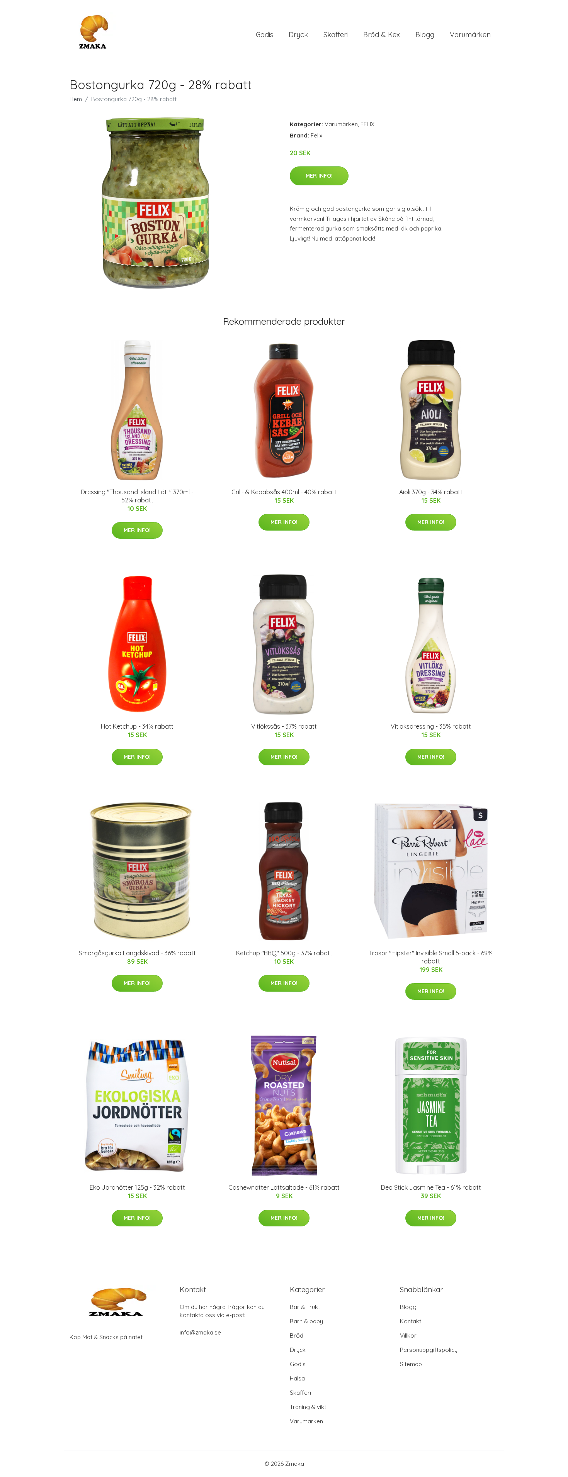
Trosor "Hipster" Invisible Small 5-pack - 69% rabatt (431, 957)
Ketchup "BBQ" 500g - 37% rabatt (284, 953)
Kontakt (410, 1321)
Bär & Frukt (305, 1307)
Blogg (424, 34)
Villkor (408, 1335)
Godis (264, 34)
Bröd (296, 1335)
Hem (76, 99)
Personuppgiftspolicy (428, 1349)
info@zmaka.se (200, 1332)
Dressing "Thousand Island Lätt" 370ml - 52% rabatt (137, 496)
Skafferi (335, 34)
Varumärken (470, 34)
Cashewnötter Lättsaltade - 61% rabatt (284, 1187)
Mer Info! (319, 175)
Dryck (298, 34)
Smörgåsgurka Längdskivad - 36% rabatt (137, 953)
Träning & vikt (308, 1407)
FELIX (367, 124)
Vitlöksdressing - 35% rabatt (431, 726)
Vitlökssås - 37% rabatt (284, 726)
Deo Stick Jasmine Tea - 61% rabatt (431, 1187)
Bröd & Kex (381, 34)
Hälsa (297, 1378)
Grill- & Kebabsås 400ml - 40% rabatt (284, 492)
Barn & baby (306, 1321)
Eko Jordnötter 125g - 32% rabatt (137, 1187)
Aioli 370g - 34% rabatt (431, 492)
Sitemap (411, 1364)
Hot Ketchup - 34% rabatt (137, 726)
